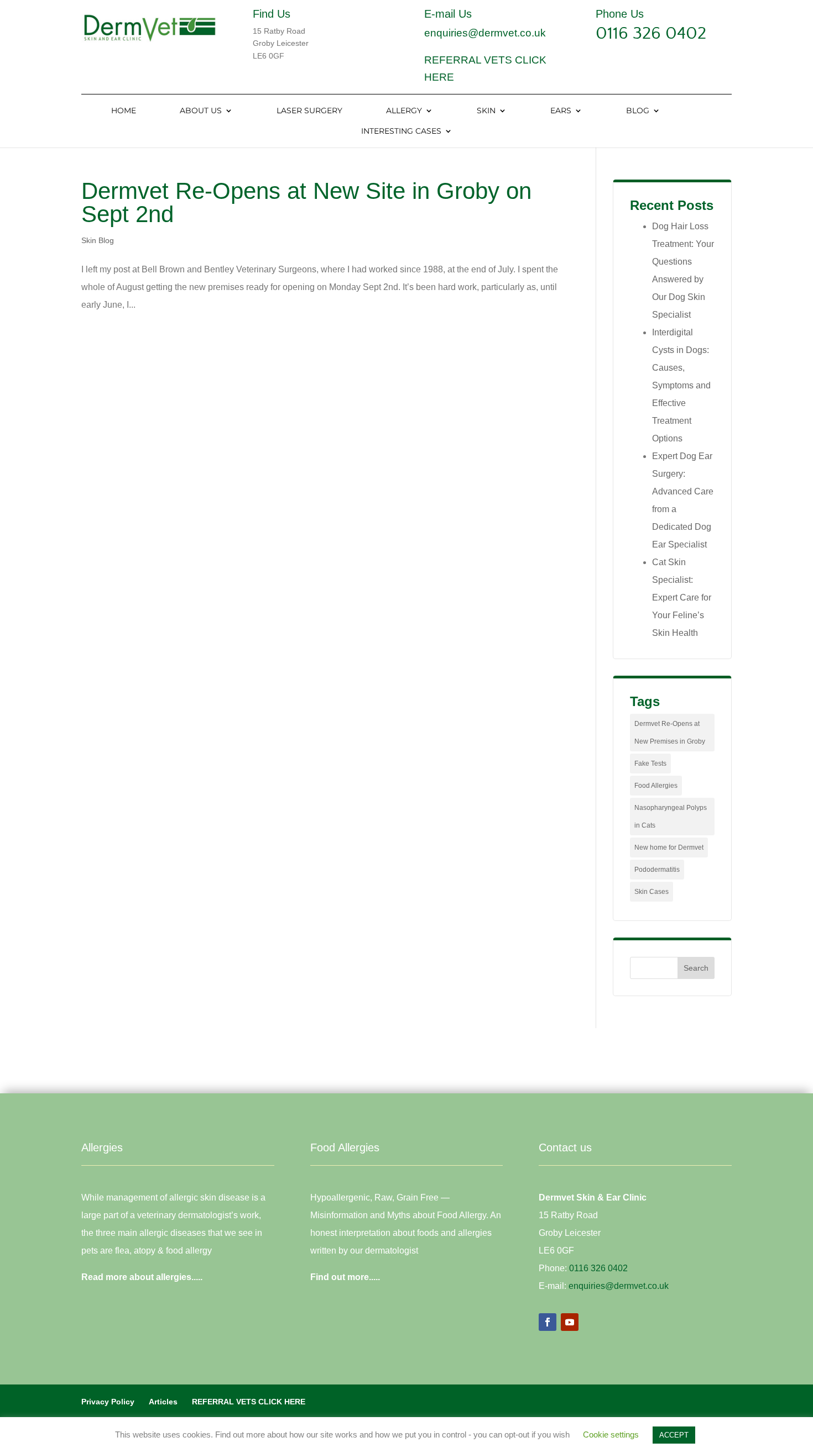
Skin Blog (97, 240)
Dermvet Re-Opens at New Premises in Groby (669, 732)
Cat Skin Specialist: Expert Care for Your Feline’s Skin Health (681, 597)
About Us (201, 111)
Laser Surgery (309, 111)
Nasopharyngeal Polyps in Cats (670, 816)
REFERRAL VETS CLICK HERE (248, 1401)
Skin (486, 111)
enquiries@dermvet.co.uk (485, 33)
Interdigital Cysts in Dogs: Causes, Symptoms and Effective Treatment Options (681, 385)
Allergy (404, 111)
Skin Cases (651, 892)
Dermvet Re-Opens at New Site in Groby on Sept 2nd (306, 202)
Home (123, 111)
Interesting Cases (401, 131)
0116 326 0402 (651, 33)
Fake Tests (650, 763)
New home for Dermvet (668, 847)
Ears (560, 111)
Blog (637, 111)
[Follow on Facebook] (547, 1322)
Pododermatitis (657, 869)
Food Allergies (656, 785)
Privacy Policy (107, 1401)
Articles (163, 1401)
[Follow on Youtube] (570, 1322)
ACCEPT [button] (674, 1435)
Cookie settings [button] (611, 1434)
